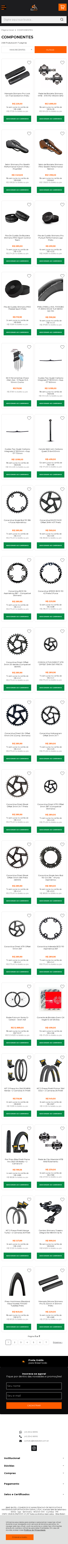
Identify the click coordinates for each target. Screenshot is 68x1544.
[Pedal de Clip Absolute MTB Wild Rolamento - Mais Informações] (50, 1141)
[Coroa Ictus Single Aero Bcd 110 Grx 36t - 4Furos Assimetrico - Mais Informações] (50, 857)
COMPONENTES (25, 30)
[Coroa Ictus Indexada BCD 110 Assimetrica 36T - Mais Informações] (50, 928)
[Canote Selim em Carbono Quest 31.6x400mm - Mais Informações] (50, 431)
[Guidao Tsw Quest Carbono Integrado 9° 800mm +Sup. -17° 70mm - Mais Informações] (17, 431)
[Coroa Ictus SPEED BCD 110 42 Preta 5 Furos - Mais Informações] (50, 573)
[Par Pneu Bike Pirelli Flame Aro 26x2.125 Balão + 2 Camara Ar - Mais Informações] (17, 1141)
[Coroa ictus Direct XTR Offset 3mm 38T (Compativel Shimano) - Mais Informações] (50, 786)
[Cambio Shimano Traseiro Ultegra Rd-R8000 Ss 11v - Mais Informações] (50, 1212)
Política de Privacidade (35, 1530)
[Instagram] (34, 1450)
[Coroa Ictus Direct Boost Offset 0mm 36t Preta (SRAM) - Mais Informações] (17, 857)
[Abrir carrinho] (63, 7)
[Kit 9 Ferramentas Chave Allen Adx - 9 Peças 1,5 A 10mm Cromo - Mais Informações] (17, 360)
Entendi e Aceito (19, 1537)
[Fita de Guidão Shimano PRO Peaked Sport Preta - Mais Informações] (17, 288)
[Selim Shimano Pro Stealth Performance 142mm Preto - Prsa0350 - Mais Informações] (17, 146)
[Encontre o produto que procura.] (62, 19)
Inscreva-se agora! (34, 1373)
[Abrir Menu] (3, 8)
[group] (34, 1361)
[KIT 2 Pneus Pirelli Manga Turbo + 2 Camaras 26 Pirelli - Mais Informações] (17, 1212)
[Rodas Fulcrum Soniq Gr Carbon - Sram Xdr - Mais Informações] (17, 999)
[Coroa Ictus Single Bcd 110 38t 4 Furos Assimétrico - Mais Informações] (17, 502)
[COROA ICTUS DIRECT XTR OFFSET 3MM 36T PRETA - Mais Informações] (50, 644)
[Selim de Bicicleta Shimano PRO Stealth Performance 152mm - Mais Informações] (50, 146)
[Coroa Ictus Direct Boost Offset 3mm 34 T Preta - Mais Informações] (17, 786)
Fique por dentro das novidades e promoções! (34, 1376)
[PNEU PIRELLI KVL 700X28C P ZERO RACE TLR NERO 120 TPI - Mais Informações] (50, 288)
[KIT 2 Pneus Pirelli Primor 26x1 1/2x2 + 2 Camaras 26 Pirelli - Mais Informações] (50, 1070)
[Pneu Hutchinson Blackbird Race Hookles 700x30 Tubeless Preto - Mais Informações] (17, 1283)
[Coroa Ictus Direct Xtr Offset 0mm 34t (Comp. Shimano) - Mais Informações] (17, 715)
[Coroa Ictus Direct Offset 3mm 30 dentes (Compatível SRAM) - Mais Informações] (17, 644)
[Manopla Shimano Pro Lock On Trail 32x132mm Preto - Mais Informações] (17, 75)
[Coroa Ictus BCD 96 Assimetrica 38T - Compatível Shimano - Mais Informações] (17, 573)
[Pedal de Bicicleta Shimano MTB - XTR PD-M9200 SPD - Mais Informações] (50, 75)
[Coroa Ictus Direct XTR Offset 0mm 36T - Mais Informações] (17, 928)
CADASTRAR (34, 1405)
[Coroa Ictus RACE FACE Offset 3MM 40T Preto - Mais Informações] (50, 502)
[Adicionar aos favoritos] (29, 62)
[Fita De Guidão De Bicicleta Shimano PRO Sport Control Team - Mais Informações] (17, 217)
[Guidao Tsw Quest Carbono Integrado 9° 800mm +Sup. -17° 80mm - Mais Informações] (50, 360)
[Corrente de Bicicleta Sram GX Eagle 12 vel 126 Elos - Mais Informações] (50, 999)
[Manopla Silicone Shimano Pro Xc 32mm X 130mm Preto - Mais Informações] (50, 1283)
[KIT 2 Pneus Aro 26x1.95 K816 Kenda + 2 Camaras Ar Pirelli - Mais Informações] (17, 1070)
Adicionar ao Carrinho (17, 119)
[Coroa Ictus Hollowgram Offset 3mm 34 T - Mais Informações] (50, 715)
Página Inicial (7, 30)
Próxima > (57, 1342)
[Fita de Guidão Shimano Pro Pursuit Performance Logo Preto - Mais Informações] (50, 217)
